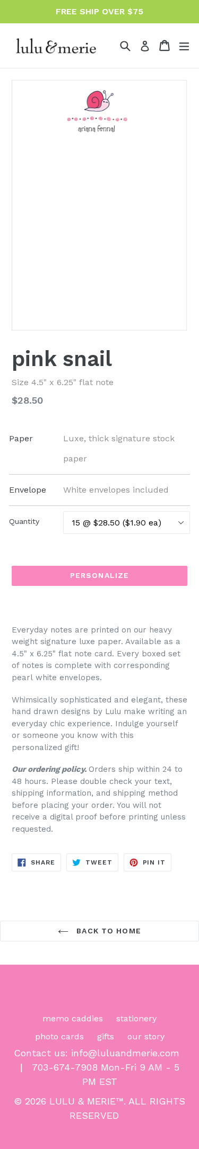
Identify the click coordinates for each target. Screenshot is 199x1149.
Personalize (99, 575)
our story (146, 1036)
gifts (105, 1036)
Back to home (107, 931)
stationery (136, 1018)
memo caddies (72, 1018)
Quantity (24, 521)
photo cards (59, 1036)
